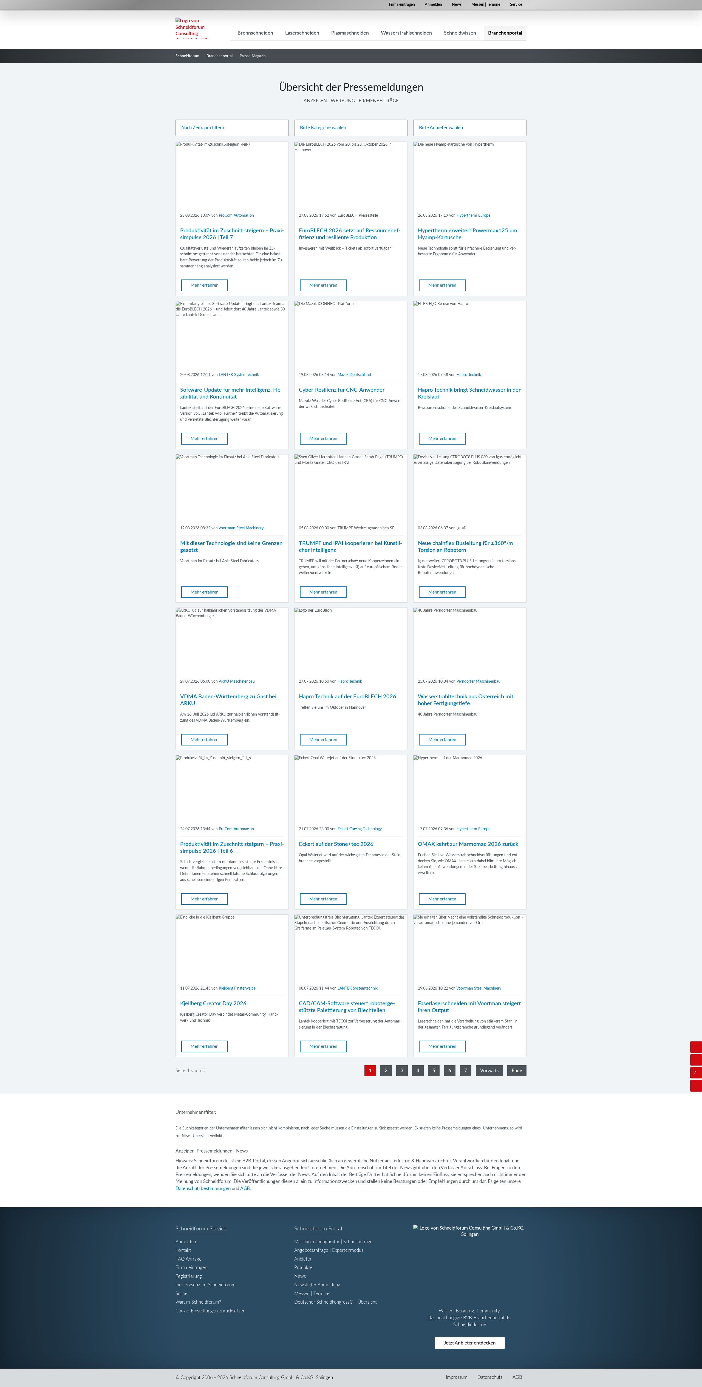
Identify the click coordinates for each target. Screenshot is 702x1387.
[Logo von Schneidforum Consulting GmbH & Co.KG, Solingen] (192, 28)
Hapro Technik (469, 375)
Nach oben (701, 1085)
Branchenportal (219, 56)
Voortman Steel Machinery (241, 528)
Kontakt (183, 1250)
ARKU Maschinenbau (237, 681)
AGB (245, 1188)
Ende (517, 1070)
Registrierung (189, 1276)
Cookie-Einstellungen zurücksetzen (210, 1311)
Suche (182, 1293)
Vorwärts (489, 1070)
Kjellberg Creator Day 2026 (213, 1003)
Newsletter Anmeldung (317, 1285)
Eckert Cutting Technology (360, 829)
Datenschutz (490, 1377)
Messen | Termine (485, 5)
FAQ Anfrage (189, 1259)
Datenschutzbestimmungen (203, 1188)
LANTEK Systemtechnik (239, 375)
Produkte (303, 1267)
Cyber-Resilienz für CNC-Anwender (341, 390)
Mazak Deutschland (354, 375)
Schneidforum (187, 56)
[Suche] (696, 1060)
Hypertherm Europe (473, 215)
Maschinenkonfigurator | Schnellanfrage (333, 1241)
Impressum (457, 1377)
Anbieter (303, 1259)
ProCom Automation (236, 215)
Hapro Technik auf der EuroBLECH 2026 (347, 696)
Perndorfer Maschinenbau (478, 681)
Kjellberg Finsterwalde (237, 988)
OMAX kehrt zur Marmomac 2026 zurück (468, 844)
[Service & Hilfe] (696, 1072)
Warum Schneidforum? (198, 1302)
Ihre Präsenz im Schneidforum (206, 1285)
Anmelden (433, 5)
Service (516, 5)
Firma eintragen (402, 5)
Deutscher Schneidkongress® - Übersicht (335, 1302)
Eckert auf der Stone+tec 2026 (336, 844)
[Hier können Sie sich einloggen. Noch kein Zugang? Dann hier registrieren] (696, 1047)
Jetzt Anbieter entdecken (470, 1343)
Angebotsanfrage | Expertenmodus (328, 1250)
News (457, 5)
